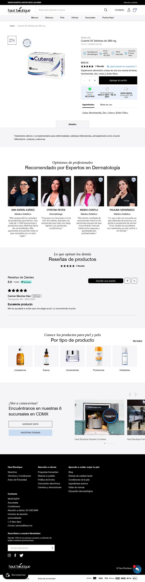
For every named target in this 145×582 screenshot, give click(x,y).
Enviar (52, 547)
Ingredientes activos (78, 483)
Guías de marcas (77, 487)
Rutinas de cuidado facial (80, 476)
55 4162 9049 (32, 510)
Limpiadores (20, 370)
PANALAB (85, 37)
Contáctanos (14, 506)
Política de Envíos (46, 479)
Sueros (46, 370)
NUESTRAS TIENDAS (30, 432)
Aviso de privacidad (46, 578)
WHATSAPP (14, 499)
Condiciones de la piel (79, 479)
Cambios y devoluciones (49, 487)
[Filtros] (127, 281)
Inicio (12, 26)
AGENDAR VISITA (30, 424)
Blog (71, 472)
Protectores (98, 370)
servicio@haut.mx (24, 525)
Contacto (119, 10)
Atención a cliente (130, 3)
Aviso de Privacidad (17, 479)
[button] (87, 66)
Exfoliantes (125, 370)
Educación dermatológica (81, 491)
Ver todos (137, 340)
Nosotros (12, 472)
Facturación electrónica (49, 483)
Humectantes (72, 370)
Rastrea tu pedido (46, 476)
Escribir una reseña (106, 281)
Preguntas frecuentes (48, 472)
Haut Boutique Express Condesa (90, 439)
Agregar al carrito (118, 80)
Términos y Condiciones (19, 476)
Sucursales (13, 502)
